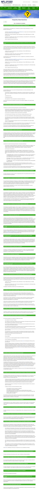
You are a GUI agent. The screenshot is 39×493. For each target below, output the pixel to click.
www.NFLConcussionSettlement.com (12, 231)
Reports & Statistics (23, 8)
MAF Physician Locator (17, 4)
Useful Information (15, 8)
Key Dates (29, 4)
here (11, 47)
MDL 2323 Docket (29, 8)
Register (34, 4)
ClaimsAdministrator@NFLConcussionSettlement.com (16, 59)
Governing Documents (10, 8)
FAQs (19, 7)
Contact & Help (33, 8)
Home (2, 7)
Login (37, 7)
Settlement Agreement (8, 4)
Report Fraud (24, 4)
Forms (5, 7)
